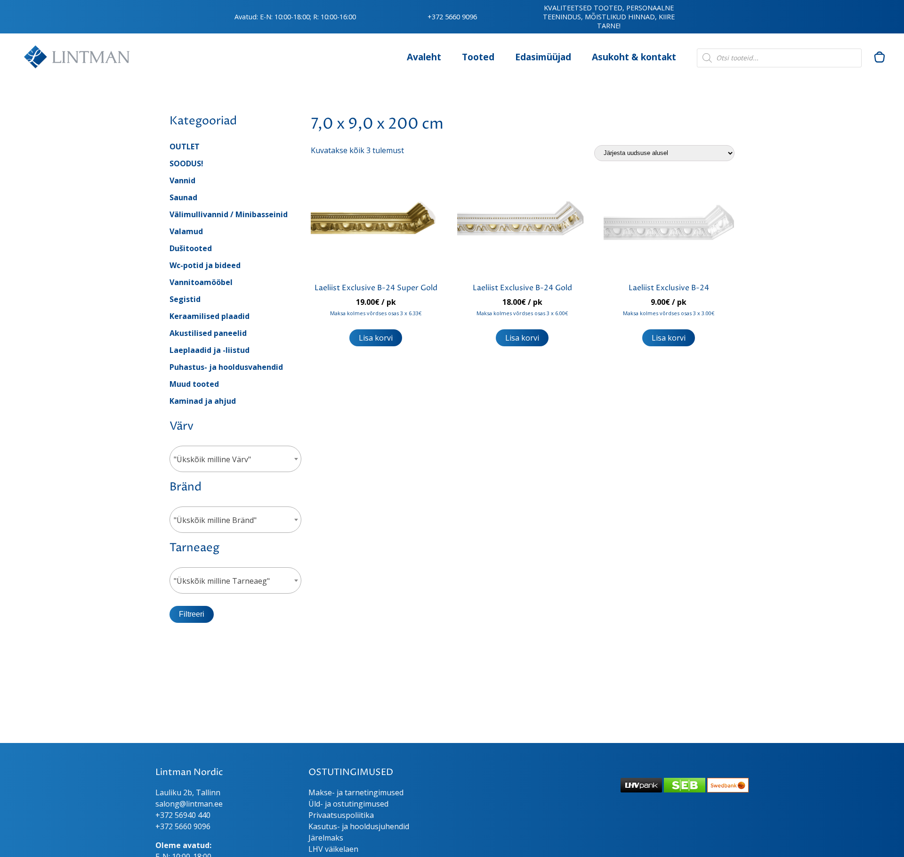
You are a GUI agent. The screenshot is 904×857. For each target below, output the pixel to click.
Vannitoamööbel (201, 282)
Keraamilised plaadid (210, 316)
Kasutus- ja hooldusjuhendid (358, 826)
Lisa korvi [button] (376, 338)
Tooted (478, 56)
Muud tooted (194, 384)
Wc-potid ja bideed (205, 265)
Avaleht (424, 56)
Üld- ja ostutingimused (348, 804)
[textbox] (235, 459)
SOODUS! (186, 163)
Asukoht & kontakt (634, 56)
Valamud (186, 231)
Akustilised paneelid (208, 333)
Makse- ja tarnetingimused (356, 792)
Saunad (183, 197)
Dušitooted (191, 248)
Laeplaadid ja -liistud (210, 350)
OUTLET (185, 146)
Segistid (185, 299)
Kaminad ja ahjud (203, 401)
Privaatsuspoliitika (341, 815)
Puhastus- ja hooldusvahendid (226, 367)
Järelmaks (325, 838)
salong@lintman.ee (189, 804)
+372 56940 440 (182, 815)
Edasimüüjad (543, 56)
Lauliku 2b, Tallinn (187, 792)
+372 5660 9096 (452, 16)
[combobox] (235, 459)
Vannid (182, 180)
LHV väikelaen (333, 849)
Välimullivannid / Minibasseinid (229, 214)
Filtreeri (191, 614)
